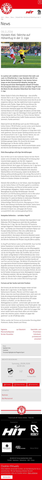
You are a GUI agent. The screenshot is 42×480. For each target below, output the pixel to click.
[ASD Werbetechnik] (7, 447)
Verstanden (7, 477)
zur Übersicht (21, 329)
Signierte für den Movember (7, 332)
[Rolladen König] (35, 447)
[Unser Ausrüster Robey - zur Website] (39, 12)
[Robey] (34, 430)
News (12, 17)
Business (5, 395)
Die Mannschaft (7, 398)
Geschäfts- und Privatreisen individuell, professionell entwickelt (36, 334)
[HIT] (14, 430)
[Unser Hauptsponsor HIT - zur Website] (29, 12)
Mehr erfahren (33, 473)
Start (2, 17)
